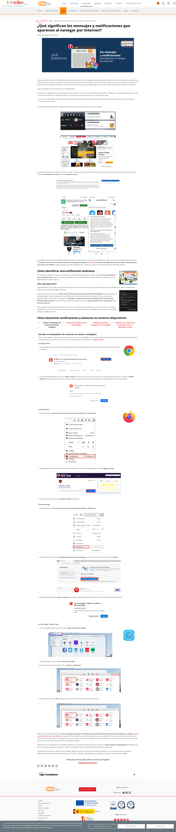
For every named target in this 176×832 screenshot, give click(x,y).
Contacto (40, 800)
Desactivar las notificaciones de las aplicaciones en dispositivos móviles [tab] (125, 325)
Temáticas (135, 11)
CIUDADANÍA (86, 3)
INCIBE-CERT (74, 3)
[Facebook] (126, 792)
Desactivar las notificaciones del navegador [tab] (76, 324)
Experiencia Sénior (51, 11)
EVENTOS (119, 3)
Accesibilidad (41, 813)
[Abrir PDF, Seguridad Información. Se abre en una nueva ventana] (121, 805)
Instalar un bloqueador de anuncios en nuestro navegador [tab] (52, 325)
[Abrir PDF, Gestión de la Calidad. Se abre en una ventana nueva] (130, 805)
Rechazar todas (131, 826)
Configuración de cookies (44, 815)
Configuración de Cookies (102, 826)
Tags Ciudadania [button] (48, 774)
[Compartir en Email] (56, 766)
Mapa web (40, 820)
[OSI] (52, 789)
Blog (63, 11)
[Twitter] (123, 792)
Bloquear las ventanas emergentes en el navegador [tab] (101, 324)
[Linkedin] (121, 819)
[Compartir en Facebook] (38, 766)
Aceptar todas (160, 826)
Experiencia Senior (88, 762)
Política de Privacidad (43, 808)
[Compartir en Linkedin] (42, 766)
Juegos (125, 11)
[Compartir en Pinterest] (49, 766)
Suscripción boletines (87, 789)
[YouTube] (130, 792)
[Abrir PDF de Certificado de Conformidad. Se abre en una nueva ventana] (113, 805)
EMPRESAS (108, 3)
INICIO (37, 20)
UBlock (102, 340)
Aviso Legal (41, 810)
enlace (85, 347)
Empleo (40, 805)
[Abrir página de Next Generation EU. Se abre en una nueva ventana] (87, 803)
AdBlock (95, 340)
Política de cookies (42, 818)
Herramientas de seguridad (89, 11)
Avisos (39, 11)
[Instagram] (118, 819)
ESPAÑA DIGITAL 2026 (133, 3)
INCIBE (64, 3)
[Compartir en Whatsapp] (53, 766)
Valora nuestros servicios (44, 803)
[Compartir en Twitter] (45, 766)
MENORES (97, 3)
